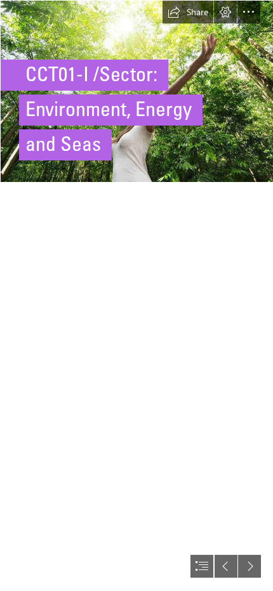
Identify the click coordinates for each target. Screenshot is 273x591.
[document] (136, 295)
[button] (188, 12)
